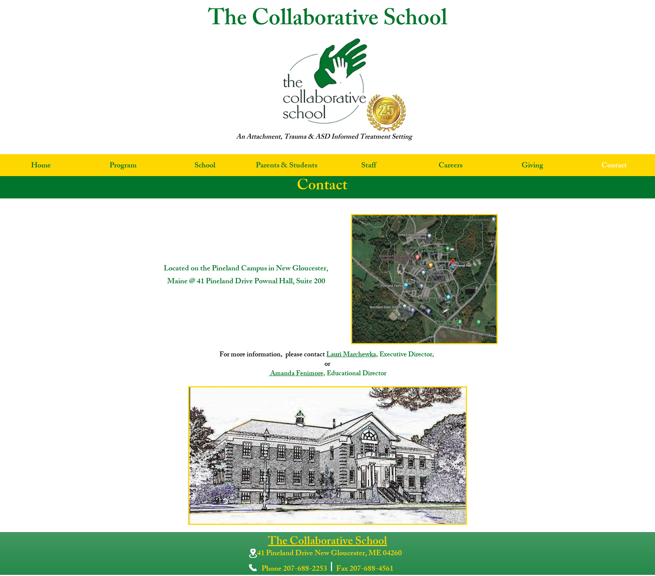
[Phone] (253, 567)
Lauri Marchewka (351, 355)
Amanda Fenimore (296, 374)
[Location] (252, 553)
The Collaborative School (327, 542)
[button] (123, 166)
